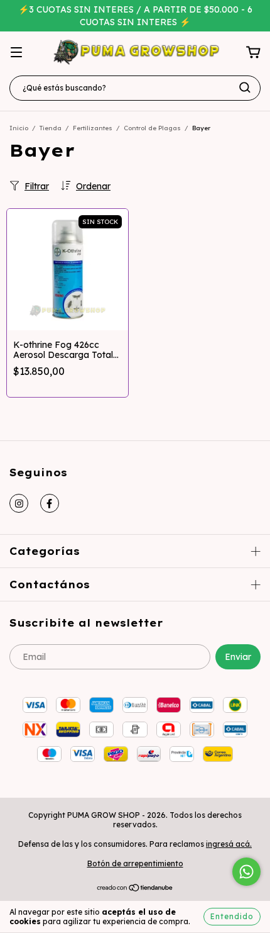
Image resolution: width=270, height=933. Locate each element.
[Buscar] (245, 87)
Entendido (232, 916)
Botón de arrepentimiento (135, 863)
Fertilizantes (92, 128)
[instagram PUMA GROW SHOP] (18, 503)
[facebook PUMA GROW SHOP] (49, 503)
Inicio (18, 128)
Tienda (51, 128)
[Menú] (16, 53)
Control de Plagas (152, 128)
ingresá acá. (229, 844)
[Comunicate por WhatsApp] (246, 872)
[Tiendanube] (135, 889)
